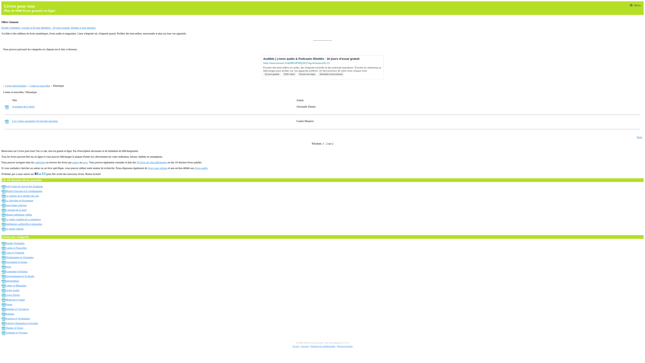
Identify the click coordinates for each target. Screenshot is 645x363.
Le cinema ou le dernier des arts (22, 195)
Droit (8, 266)
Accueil (295, 346)
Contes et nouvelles (39, 85)
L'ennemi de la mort (16, 210)
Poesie (8, 304)
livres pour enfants (157, 168)
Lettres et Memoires (15, 285)
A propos (305, 346)
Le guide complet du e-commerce (23, 219)
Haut (639, 137)
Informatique (12, 280)
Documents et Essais (16, 262)
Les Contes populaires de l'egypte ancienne (35, 121)
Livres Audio (12, 290)
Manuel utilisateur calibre (18, 214)
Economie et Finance (16, 271)
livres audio (201, 168)
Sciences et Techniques (17, 318)
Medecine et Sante (15, 299)
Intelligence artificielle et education (23, 224)
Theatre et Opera (14, 328)
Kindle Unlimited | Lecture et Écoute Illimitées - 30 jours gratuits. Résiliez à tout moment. (48, 27)
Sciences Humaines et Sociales (21, 323)
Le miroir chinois (14, 228)
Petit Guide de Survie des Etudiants (24, 186)
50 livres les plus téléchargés (152, 162)
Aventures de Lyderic (23, 106)
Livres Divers (12, 295)
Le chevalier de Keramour (19, 200)
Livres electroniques (16, 85)
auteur (75, 162)
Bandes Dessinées (15, 243)
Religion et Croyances (17, 309)
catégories (40, 162)
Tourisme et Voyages (16, 332)
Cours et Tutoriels (14, 252)
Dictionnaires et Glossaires (19, 257)
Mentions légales (345, 346)
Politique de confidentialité (322, 346)
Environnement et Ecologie (19, 276)
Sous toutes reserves (16, 205)
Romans (9, 313)
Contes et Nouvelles (16, 248)
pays (85, 162)
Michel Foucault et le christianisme (23, 191)
